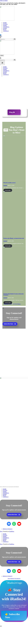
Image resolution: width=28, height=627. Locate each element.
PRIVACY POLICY (7, 529)
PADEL (5, 25)
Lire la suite (7, 190)
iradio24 (5, 185)
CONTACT (6, 31)
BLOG (4, 29)
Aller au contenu (4, 0)
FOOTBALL (6, 26)
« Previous (5, 304)
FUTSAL (5, 24)
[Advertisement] (14, 92)
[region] (14, 353)
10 (16, 304)
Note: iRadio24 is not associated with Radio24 (9, 486)
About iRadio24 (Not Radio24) (14, 578)
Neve (1, 531)
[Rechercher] (0, 37)
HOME (5, 22)
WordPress (11, 531)
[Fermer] (2, 63)
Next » (19, 304)
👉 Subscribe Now (12, 616)
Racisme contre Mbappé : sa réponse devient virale (13, 238)
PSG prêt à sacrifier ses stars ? (9, 182)
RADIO (5, 28)
